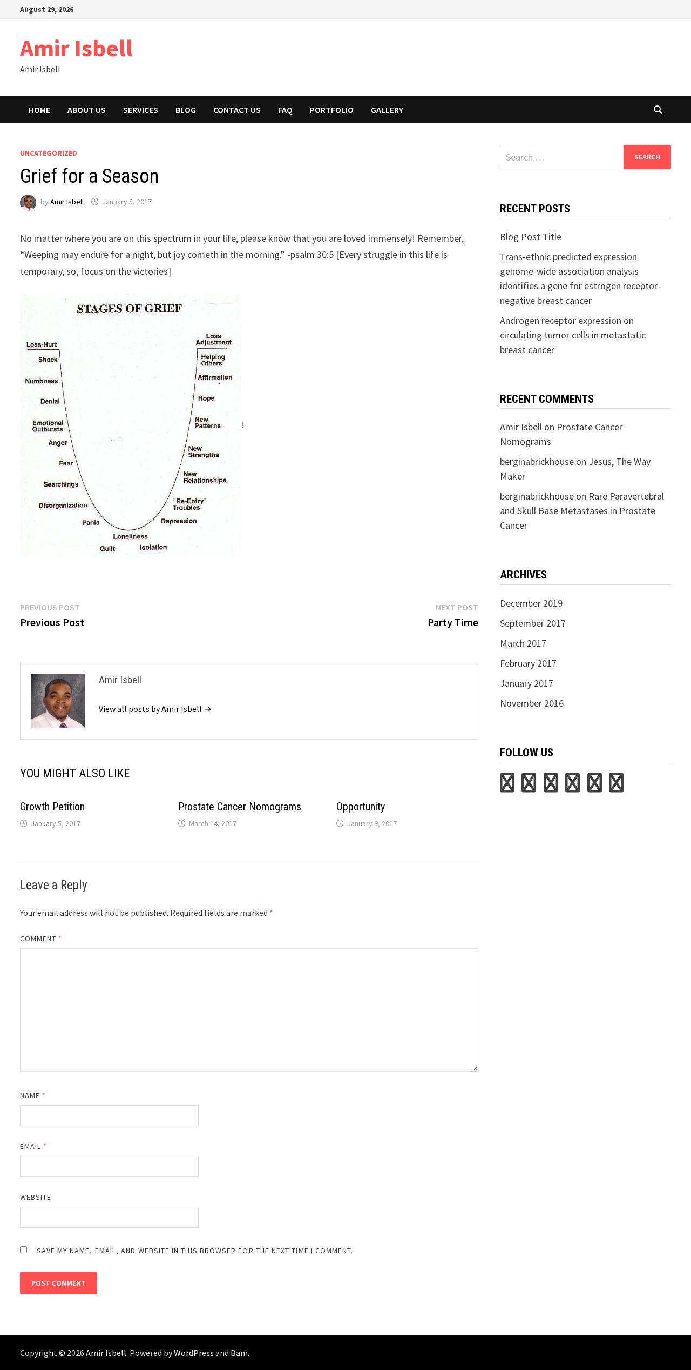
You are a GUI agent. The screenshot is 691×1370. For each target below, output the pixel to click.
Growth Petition (52, 806)
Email (34, 1146)
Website (36, 1197)
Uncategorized (48, 153)
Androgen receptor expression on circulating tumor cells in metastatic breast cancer (573, 335)
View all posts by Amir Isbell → (155, 708)
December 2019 (531, 603)
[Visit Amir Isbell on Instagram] (572, 786)
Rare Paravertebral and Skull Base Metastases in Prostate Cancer (582, 510)
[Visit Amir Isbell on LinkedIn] (551, 786)
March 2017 (523, 643)
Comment (41, 938)
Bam (239, 1352)
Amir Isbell (76, 48)
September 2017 (533, 623)
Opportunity (360, 806)
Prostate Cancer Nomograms (239, 806)
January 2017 (526, 683)
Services (140, 109)
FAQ (285, 109)
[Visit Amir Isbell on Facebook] (616, 786)
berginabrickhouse (537, 461)
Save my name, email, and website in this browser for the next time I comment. (195, 1250)
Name (33, 1095)
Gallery (387, 109)
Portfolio (332, 109)
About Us (86, 109)
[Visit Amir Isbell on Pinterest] (528, 786)
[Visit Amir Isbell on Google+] (594, 786)
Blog (185, 109)
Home (39, 109)
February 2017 (528, 663)
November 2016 (532, 703)
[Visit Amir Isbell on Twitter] (507, 786)
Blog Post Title (530, 236)
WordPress (194, 1352)
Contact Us (237, 109)
